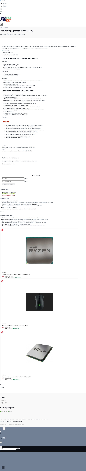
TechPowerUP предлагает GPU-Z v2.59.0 (15, 137)
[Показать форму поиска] (1, 9)
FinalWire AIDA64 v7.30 (12, 54)
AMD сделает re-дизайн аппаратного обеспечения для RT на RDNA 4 (22, 130)
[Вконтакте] (1, 444)
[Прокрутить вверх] (1, 429)
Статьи (4, 403)
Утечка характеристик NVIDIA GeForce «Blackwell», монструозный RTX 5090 (27, 222)
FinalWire (4, 117)
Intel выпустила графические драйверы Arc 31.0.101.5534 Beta (17, 150)
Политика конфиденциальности (16, 424)
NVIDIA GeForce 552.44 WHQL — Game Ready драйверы (18, 131)
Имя (25, 178)
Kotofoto (2, 387)
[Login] (39, 14)
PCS (1, 27)
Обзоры (5, 4)
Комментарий (36, 175)
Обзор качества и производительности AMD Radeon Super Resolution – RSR (29, 219)
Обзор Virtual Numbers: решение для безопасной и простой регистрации (27, 225)
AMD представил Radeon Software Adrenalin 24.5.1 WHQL (19, 127)
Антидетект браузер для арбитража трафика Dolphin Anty (23, 221)
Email (26, 181)
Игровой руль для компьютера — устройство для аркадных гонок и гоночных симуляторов (24, 202)
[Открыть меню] (1, 24)
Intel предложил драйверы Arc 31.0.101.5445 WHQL (17, 134)
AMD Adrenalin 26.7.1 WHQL (8, 195)
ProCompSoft (5, 217)
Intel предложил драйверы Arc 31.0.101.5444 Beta (17, 136)
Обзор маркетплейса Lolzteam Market (21, 224)
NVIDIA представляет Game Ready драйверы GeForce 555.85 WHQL (21, 125)
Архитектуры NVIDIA (7, 201)
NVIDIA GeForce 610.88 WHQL (8, 193)
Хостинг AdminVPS (7, 207)
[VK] (1, 11)
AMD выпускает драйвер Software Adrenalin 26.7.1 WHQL (16, 209)
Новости (5, 3)
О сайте (4, 400)
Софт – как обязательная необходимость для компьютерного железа (19, 205)
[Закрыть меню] (0, 431)
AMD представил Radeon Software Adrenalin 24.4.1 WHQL (19, 132)
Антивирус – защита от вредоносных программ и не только (17, 204)
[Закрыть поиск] (1, 447)
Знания (4, 6)
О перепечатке (3, 424)
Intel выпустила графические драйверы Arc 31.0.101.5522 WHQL (20, 128)
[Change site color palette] (3, 467)
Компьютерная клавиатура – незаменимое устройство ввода (28, 217)
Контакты (4, 402)
